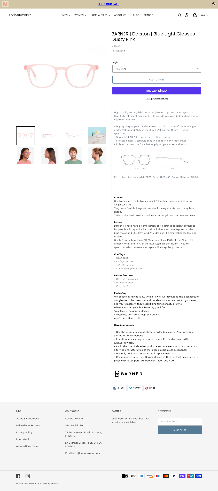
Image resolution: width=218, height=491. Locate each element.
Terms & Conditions (27, 418)
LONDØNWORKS (20, 15)
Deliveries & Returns (28, 425)
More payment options (157, 99)
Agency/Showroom (27, 446)
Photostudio (23, 439)
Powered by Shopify (49, 483)
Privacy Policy (24, 432)
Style (115, 62)
